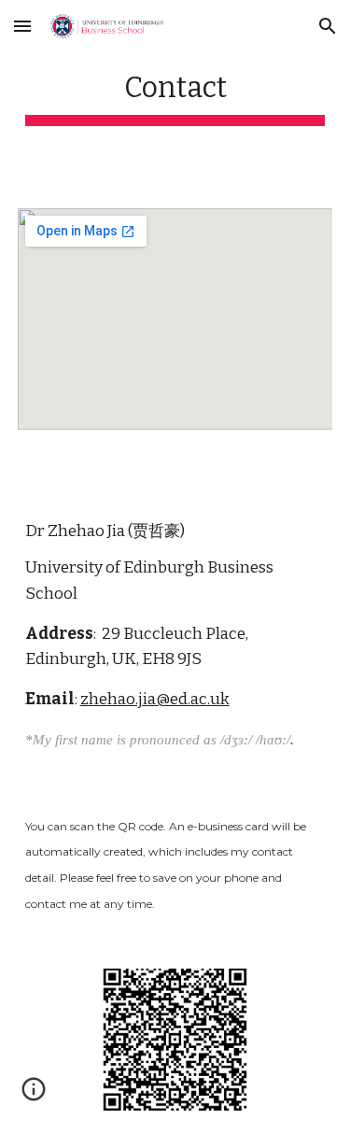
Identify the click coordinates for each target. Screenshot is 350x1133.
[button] (22, 25)
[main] (175, 93)
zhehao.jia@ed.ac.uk (155, 699)
